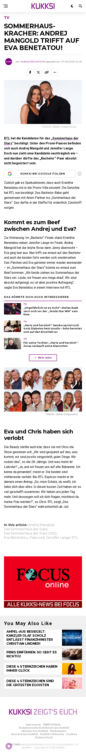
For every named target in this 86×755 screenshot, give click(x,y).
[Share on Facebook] (30, 72)
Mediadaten (58, 731)
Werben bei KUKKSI (35, 731)
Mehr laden (45, 357)
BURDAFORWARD (33, 744)
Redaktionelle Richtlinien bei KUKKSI (44, 727)
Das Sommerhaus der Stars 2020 (30, 533)
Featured (37, 537)
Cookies (71, 734)
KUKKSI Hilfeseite (52, 734)
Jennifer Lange (58, 537)
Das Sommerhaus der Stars (25, 529)
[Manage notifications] (9, 746)
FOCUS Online (54, 744)
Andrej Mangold (41, 525)
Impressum (33, 724)
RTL (7, 138)
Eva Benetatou (16, 537)
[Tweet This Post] (38, 72)
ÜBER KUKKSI (51, 724)
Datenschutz (44, 737)
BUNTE (69, 744)
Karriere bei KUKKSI (24, 734)
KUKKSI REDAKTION (33, 61)
